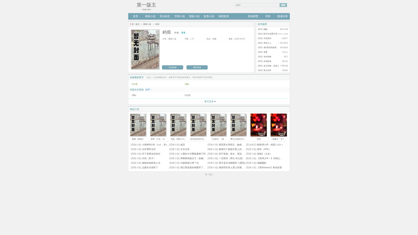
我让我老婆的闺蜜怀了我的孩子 (196, 167)
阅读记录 (282, 16)
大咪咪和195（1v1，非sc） (156, 144)
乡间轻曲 (267, 56)
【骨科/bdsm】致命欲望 (269, 167)
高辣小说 (150, 16)
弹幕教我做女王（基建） (193, 158)
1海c (187, 84)
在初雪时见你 (149, 149)
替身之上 (267, 43)
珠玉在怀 (267, 70)
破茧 (182, 144)
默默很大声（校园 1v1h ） (270, 144)
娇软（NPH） (264, 149)
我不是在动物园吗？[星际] (232, 163)
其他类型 (253, 16)
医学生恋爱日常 (270, 34)
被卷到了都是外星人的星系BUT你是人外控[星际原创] (246, 149)
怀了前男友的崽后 (151, 153)
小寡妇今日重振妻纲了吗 (193, 153)
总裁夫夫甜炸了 (150, 167)
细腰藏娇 (261, 163)
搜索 (283, 5)
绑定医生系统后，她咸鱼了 (232, 144)
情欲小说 (194, 16)
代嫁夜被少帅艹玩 (189, 163)
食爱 (265, 52)
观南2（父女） (264, 153)
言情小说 (179, 16)
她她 (265, 29)
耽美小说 (209, 16)
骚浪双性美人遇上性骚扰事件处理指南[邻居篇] (242, 167)
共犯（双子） (149, 158)
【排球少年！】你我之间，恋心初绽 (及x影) (279, 158)
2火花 (134, 84)
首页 (135, 16)
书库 (267, 16)
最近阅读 (197, 67)
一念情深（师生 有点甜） (232, 158)
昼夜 (183, 32)
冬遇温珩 (267, 38)
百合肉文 (165, 16)
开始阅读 (173, 67)
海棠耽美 (223, 16)
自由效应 (267, 61)
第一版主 (136, 24)
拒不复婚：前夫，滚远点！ (232, 153)
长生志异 (185, 149)
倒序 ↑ (148, 89)
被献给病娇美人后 (151, 163)
